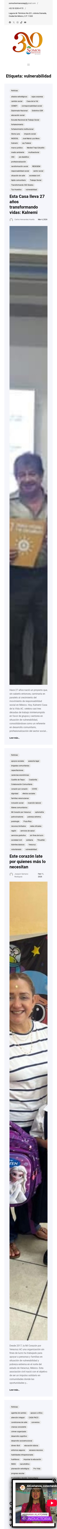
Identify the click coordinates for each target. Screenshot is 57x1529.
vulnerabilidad (31, 190)
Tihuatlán (41, 840)
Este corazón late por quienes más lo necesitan (28, 861)
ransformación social (19, 166)
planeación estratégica (20, 1469)
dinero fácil (15, 1446)
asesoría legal (33, 761)
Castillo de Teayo (18, 780)
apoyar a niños (36, 1413)
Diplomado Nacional (19, 111)
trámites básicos (17, 845)
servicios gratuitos (18, 835)
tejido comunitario (18, 180)
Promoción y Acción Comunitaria (24, 1478)
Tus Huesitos (16, 190)
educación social (18, 115)
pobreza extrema (34, 817)
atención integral (18, 1418)
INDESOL (14, 139)
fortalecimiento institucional (22, 129)
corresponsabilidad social (32, 106)
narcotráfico (25, 1464)
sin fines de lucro (36, 835)
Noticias (14, 91)
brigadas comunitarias (20, 766)
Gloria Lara (15, 134)
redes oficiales (35, 826)
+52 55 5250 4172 (16, 8)
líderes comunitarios (19, 808)
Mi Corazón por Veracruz (21, 812)
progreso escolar (17, 1473)
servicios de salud (27, 831)
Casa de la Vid (32, 101)
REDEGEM (36, 166)
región (13, 831)
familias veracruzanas (20, 798)
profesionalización (18, 162)
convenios (35, 1422)
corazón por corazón (19, 789)
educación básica (31, 1446)
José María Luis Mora (31, 139)
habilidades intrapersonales (22, 1455)
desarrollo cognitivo (19, 1436)
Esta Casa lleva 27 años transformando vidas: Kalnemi (27, 204)
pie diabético (24, 157)
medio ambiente (17, 152)
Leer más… (15, 738)
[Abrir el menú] (28, 65)
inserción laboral (34, 803)
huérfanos (15, 1459)
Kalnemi (14, 143)
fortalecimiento (17, 125)
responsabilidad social (20, 171)
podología (15, 821)
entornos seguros (18, 1450)
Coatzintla (33, 780)
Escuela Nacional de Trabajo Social (25, 120)
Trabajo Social (35, 180)
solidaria (29, 840)
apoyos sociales (17, 761)
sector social (38, 171)
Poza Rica (27, 821)
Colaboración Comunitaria (21, 784)
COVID (34, 789)
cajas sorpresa (37, 97)
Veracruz (32, 845)
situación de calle (18, 176)
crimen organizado (18, 1432)
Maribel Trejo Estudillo (35, 148)
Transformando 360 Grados (22, 185)
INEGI (13, 1464)
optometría (39, 812)
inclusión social (17, 803)
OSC (13, 157)
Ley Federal (26, 143)
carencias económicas (20, 775)
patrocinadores (17, 817)
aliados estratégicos (19, 97)
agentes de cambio (18, 1413)
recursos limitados (18, 826)
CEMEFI (14, 106)
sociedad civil (34, 176)
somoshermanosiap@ (18, 3)
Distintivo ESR (37, 111)
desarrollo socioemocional (21, 1441)
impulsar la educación (32, 1459)
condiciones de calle (19, 1422)
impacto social (30, 134)
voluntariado (16, 849)
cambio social (16, 101)
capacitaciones (17, 770)
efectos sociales (29, 794)
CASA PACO (33, 1418)
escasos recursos (36, 1450)
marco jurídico (17, 148)
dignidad (14, 794)
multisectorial (33, 152)
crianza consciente (18, 1427)
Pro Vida (36, 1469)
